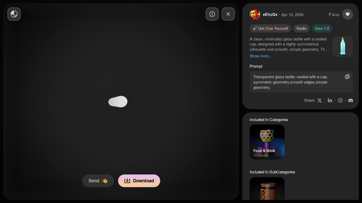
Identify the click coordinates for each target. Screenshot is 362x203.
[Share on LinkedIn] (330, 100)
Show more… (261, 55)
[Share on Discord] (350, 100)
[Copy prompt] (347, 76)
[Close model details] (228, 14)
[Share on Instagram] (340, 100)
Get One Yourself (273, 28)
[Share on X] (319, 100)
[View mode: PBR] (14, 14)
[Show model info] (212, 14)
